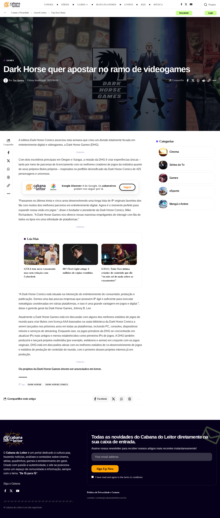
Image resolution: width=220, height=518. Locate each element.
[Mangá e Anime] (163, 204)
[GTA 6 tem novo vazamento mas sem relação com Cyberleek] (41, 254)
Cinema (174, 151)
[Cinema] (163, 152)
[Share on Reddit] (203, 80)
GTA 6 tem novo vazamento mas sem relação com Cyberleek (40, 272)
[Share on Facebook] (187, 80)
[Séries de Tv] (163, 165)
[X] (186, 4)
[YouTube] (191, 4)
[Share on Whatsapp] (198, 80)
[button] (210, 4)
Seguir (127, 187)
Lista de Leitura (40, 12)
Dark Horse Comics (57, 384)
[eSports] (163, 191)
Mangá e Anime (178, 203)
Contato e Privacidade (20, 12)
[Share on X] (192, 80)
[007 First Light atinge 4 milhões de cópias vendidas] (80, 254)
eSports (174, 190)
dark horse (34, 384)
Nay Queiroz (18, 80)
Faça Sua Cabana (58, 12)
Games (10, 60)
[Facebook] (181, 4)
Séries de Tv (177, 164)
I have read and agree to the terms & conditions (119, 477)
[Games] (163, 178)
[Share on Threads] (8, 177)
